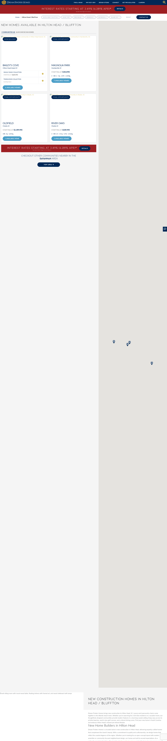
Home (17, 17)
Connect (115, 2)
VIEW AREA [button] (48, 164)
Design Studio (104, 2)
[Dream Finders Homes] (15, 2)
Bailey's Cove (11, 65)
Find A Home (78, 2)
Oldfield (8, 123)
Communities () (8, 32)
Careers (142, 2)
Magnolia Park (60, 65)
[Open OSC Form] (165, 229)
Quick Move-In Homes (25, 32)
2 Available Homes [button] (61, 138)
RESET (128, 17)
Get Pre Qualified (128, 2)
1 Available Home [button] (12, 138)
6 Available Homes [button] (12, 87)
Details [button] (120, 9)
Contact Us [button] (143, 17)
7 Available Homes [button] (61, 80)
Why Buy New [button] (90, 2)
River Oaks (58, 123)
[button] (152, 363)
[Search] (164, 2)
